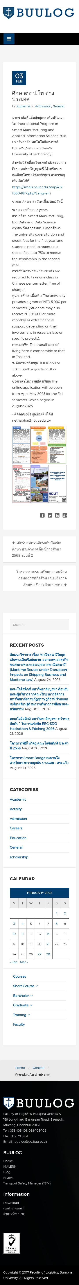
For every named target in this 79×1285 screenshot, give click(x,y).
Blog (6, 1172)
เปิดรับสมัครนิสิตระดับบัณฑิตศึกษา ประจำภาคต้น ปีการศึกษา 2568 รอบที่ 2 (36, 549)
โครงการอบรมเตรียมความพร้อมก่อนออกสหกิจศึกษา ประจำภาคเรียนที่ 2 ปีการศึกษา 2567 (41, 578)
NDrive (8, 1178)
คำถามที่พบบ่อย (13, 1214)
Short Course (23, 986)
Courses (19, 977)
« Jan (13, 962)
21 (48, 944)
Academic (18, 799)
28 (48, 954)
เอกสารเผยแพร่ (13, 1208)
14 (48, 934)
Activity (16, 809)
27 (39, 954)
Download (11, 1203)
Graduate (21, 1005)
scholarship (19, 857)
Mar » (24, 962)
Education (18, 838)
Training (19, 1015)
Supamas (23, 106)
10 (14, 934)
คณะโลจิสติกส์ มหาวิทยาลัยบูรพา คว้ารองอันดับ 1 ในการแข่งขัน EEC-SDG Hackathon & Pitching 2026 (39, 724)
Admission (43, 106)
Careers (16, 828)
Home (20, 1068)
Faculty (19, 1024)
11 (23, 934)
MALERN (9, 1166)
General (58, 106)
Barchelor (21, 996)
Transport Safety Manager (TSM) (26, 1183)
